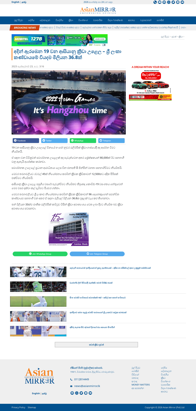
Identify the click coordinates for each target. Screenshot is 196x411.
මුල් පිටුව (18, 20)
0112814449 (81, 379)
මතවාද (135, 377)
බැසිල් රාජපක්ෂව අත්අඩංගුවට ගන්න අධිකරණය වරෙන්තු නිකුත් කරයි (137, 27)
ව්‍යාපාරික (97, 20)
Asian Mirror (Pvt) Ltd (173, 407)
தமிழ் (24, 2)
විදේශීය (59, 20)
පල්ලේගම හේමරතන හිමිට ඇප (88, 27)
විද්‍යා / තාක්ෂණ (115, 20)
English (15, 2)
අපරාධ (131, 20)
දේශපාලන (45, 20)
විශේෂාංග (83, 20)
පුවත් (174, 36)
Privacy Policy (18, 407)
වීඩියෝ (135, 374)
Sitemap (32, 407)
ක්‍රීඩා (71, 20)
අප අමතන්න (138, 388)
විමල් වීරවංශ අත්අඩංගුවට (59, 27)
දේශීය (31, 20)
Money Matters (141, 384)
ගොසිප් (160, 20)
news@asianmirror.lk (87, 386)
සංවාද (134, 381)
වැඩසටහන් (145, 20)
